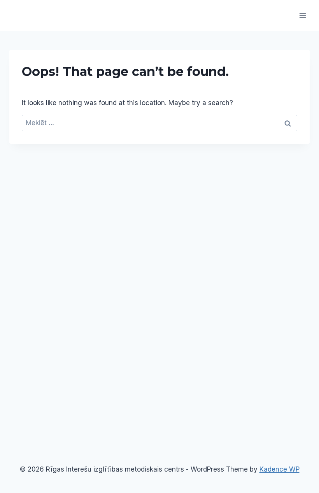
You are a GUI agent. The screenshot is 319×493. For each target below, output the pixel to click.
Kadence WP (279, 469)
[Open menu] (302, 15)
